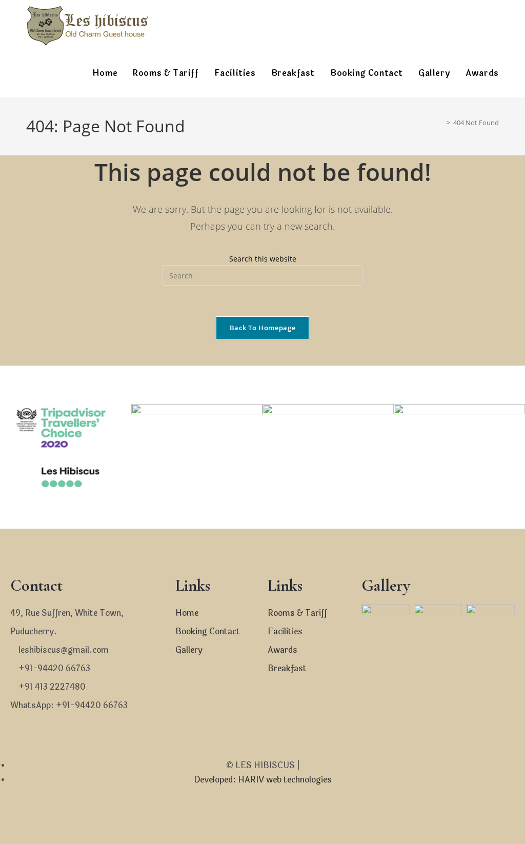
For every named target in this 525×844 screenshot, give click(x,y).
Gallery (189, 650)
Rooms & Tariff (297, 613)
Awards (282, 650)
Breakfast (287, 668)
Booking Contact (207, 631)
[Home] (440, 122)
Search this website (262, 259)
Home (186, 613)
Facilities (285, 631)
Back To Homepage (262, 327)
